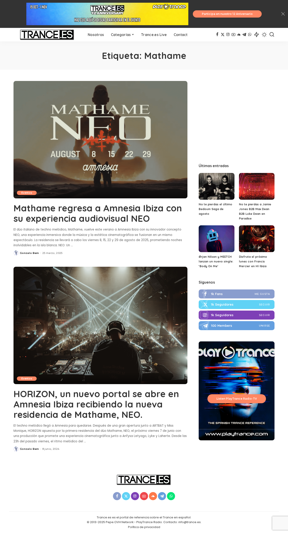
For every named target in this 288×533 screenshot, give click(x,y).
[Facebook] (217, 34)
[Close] (283, 14)
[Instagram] (228, 34)
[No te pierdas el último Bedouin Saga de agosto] (216, 186)
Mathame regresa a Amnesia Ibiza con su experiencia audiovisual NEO (98, 213)
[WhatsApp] (250, 34)
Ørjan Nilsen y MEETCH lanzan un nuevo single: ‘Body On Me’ (216, 261)
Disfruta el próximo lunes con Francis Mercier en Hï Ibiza (253, 261)
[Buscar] (271, 34)
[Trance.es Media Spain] (47, 34)
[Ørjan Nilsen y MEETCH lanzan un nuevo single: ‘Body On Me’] (216, 238)
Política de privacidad (144, 527)
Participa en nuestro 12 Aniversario (227, 14)
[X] (223, 34)
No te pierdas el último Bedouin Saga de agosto (215, 208)
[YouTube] (233, 34)
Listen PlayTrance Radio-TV (236, 398)
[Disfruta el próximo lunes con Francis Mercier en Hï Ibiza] (256, 238)
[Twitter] (236, 304)
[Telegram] (244, 34)
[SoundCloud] (239, 34)
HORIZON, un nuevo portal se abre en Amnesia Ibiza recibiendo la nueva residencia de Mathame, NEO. (96, 404)
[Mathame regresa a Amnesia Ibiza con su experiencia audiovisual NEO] (100, 139)
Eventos (26, 192)
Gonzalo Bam (29, 253)
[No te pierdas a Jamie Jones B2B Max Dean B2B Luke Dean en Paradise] (256, 186)
